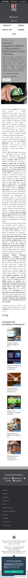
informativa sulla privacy (13, 568)
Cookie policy (6, 522)
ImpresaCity (23, 1)
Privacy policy (6, 525)
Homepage (5, 40)
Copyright (5, 518)
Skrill (3, 130)
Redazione (5, 490)
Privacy (5, 504)
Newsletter (14, 17)
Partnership (6, 501)
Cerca (14, 21)
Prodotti (7, 25)
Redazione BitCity (13, 73)
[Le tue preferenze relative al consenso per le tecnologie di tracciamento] (20, 576)
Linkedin (18, 481)
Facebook (17, 478)
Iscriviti (14, 571)
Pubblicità (5, 497)
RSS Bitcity (5, 515)
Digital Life (7, 30)
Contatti (5, 494)
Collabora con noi (7, 508)
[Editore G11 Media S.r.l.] (14, 556)
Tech (14, 34)
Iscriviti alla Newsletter (14, 475)
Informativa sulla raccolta (9, 576)
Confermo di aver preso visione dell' (12, 567)
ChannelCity (14, 1)
